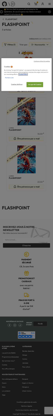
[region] (26, 74)
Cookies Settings (16, 84)
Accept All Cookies (34, 84)
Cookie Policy (23, 74)
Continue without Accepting (42, 61)
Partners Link (9, 78)
